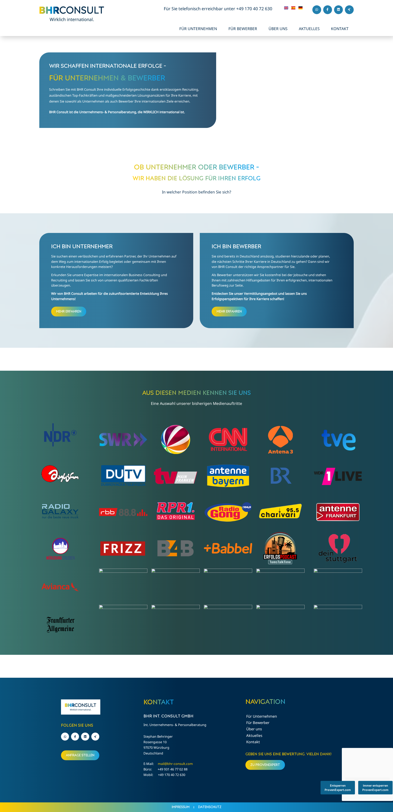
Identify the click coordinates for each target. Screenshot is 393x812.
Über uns (278, 28)
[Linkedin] (338, 9)
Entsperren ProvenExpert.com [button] (338, 788)
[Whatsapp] (316, 9)
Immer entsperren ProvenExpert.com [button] (375, 788)
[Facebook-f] (327, 9)
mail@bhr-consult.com (175, 763)
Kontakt (340, 28)
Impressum (181, 807)
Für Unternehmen (198, 28)
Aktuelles (309, 28)
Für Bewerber (242, 28)
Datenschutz (209, 807)
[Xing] (349, 9)
